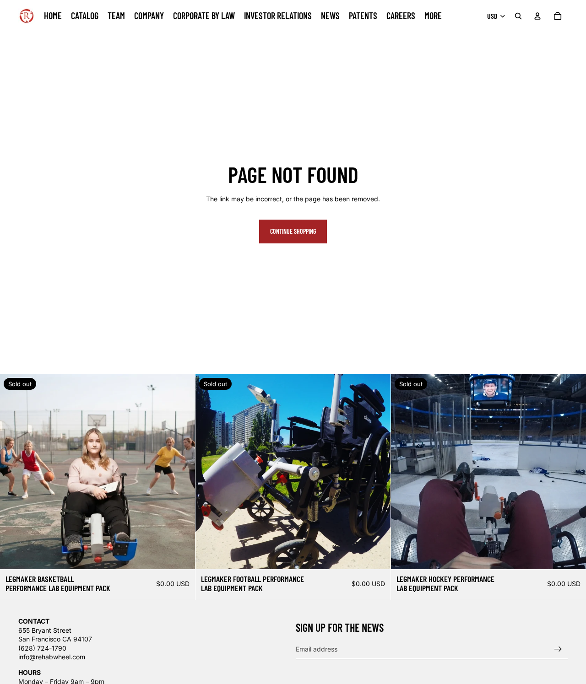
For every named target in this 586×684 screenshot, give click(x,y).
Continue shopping (293, 231)
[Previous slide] (13, 472)
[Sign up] (558, 649)
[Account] (537, 16)
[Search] (518, 16)
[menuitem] (433, 16)
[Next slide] (181, 472)
